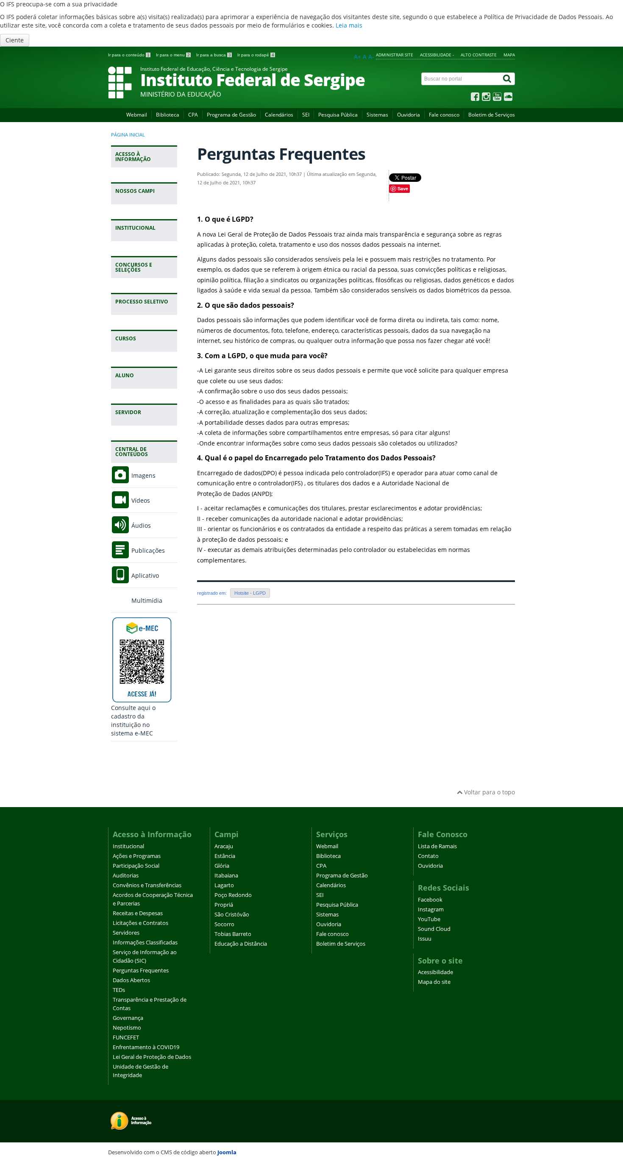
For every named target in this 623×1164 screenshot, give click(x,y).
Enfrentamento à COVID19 (146, 1047)
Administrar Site (394, 55)
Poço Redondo (233, 895)
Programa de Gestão (231, 114)
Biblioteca (167, 114)
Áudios (140, 525)
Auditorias (126, 875)
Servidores (126, 932)
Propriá (223, 904)
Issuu (424, 938)
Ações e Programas (137, 856)
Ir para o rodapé (255, 55)
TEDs (119, 990)
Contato (428, 856)
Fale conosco (444, 114)
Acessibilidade (435, 972)
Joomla (226, 1152)
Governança (128, 1018)
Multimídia (146, 600)
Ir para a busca (213, 55)
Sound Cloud (434, 929)
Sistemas (377, 114)
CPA (193, 114)
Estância (224, 856)
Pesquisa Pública (338, 114)
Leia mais (349, 25)
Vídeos (140, 500)
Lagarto (224, 885)
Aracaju (223, 846)
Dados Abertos (131, 980)
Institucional (128, 846)
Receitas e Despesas (138, 913)
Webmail (136, 114)
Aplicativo (144, 575)
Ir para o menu (173, 55)
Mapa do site (434, 982)
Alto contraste (479, 55)
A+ (357, 57)
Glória (221, 865)
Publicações (147, 550)
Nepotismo (127, 1027)
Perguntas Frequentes (141, 970)
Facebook (430, 899)
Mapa (509, 55)
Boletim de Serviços (491, 114)
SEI (305, 114)
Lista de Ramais (437, 846)
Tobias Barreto (232, 934)
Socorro (224, 924)
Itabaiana (226, 875)
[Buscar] (508, 78)
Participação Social (136, 865)
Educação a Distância (240, 943)
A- (371, 57)
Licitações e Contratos (140, 923)
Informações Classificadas (145, 942)
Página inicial (128, 135)
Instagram (431, 909)
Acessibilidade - (437, 55)
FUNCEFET (126, 1037)
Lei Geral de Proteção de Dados (152, 1057)
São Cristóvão (231, 914)
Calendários (279, 114)
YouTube (429, 919)
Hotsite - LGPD (250, 593)
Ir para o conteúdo (129, 55)
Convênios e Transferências (147, 885)
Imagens (143, 475)
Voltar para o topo (488, 792)
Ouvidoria (408, 114)
